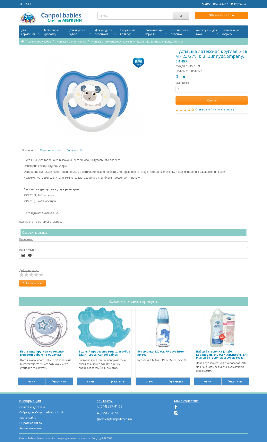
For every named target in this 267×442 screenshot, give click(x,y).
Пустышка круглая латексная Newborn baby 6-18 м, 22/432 (42, 353)
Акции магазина (30, 428)
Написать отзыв (223, 109)
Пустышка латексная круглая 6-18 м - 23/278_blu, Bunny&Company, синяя (134, 41)
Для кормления (28, 32)
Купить (212, 100)
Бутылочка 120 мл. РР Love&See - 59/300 (161, 353)
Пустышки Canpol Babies (71, 41)
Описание (28, 150)
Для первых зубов (77, 32)
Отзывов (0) (74, 150)
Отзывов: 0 (202, 109)
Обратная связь (30, 423)
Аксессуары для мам (206, 32)
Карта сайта (27, 417)
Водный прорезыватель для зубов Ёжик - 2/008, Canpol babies (104, 353)
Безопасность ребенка (180, 32)
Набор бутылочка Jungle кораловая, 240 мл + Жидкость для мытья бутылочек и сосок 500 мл (222, 354)
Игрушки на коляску (127, 32)
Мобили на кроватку (51, 32)
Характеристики (50, 150)
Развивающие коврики (231, 32)
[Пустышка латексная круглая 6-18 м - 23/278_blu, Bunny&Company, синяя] (94, 95)
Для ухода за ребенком (103, 32)
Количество (182, 82)
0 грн (31, 381)
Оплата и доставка (32, 407)
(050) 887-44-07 (217, 4)
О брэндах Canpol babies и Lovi (41, 412)
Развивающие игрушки (154, 32)
